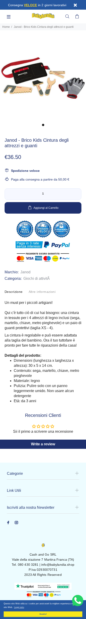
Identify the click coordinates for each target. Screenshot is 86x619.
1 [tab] (43, 125)
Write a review (43, 444)
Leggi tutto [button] (19, 607)
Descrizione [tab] (14, 292)
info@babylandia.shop (57, 564)
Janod (25, 272)
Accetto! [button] (43, 614)
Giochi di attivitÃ (36, 278)
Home (6, 26)
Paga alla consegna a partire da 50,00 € (40, 179)
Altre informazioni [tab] (42, 292)
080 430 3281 (28, 564)
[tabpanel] (43, 78)
